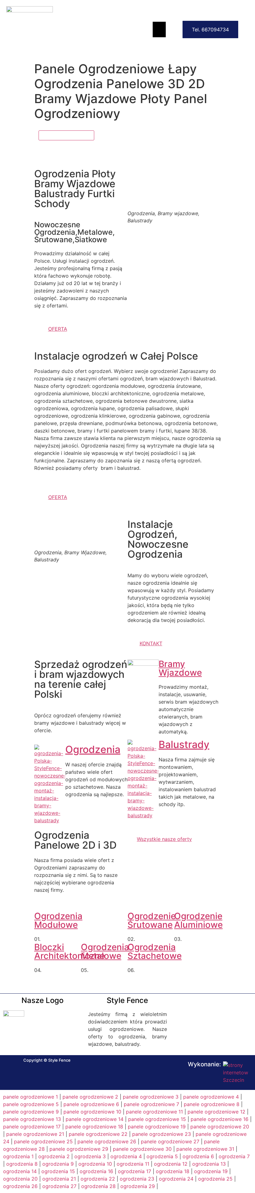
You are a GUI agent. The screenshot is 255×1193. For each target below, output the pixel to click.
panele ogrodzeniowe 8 (211, 1104)
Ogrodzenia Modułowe (58, 920)
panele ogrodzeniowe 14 (94, 1119)
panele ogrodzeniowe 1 (30, 1097)
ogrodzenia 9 (58, 1164)
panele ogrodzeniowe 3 (150, 1097)
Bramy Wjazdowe (180, 668)
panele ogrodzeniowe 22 (98, 1134)
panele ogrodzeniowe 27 (170, 1141)
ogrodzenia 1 (18, 1156)
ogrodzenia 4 (126, 1156)
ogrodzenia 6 (198, 1156)
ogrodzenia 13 (209, 1164)
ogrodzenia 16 (96, 1171)
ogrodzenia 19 (211, 1171)
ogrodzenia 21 (59, 1179)
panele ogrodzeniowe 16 (219, 1119)
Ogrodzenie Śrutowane (152, 920)
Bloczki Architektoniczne (69, 951)
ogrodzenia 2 (54, 1156)
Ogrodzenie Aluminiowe (198, 920)
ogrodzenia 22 (98, 1179)
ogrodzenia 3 (90, 1156)
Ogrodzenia (92, 749)
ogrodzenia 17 (134, 1171)
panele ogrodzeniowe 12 (216, 1112)
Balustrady (184, 744)
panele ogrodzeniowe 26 (106, 1141)
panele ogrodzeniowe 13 (32, 1119)
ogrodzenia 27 (59, 1186)
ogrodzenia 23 (137, 1179)
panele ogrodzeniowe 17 (32, 1126)
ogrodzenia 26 (20, 1186)
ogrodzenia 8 (22, 1164)
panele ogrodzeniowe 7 (151, 1104)
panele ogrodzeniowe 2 (90, 1097)
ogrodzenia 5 (162, 1156)
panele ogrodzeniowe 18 (94, 1126)
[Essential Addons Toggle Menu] (159, 29)
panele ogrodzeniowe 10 (92, 1112)
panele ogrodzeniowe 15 (157, 1119)
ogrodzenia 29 (137, 1186)
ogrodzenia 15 (58, 1171)
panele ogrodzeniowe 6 (91, 1104)
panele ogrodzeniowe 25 (43, 1141)
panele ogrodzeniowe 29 (78, 1149)
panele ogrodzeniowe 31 (205, 1149)
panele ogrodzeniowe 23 (161, 1134)
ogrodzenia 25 (215, 1179)
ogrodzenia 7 (234, 1156)
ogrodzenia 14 (20, 1171)
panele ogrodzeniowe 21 (35, 1134)
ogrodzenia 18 (172, 1171)
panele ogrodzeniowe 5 (31, 1104)
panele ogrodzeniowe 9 (31, 1112)
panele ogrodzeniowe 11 (154, 1112)
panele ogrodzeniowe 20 (219, 1126)
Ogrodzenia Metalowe (105, 951)
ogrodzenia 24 (176, 1179)
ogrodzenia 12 (171, 1164)
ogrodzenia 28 (98, 1186)
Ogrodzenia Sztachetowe (155, 951)
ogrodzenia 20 (20, 1179)
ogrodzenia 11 (133, 1164)
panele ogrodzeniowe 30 (142, 1149)
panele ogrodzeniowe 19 (157, 1126)
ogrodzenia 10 (95, 1164)
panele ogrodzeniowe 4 (211, 1097)
